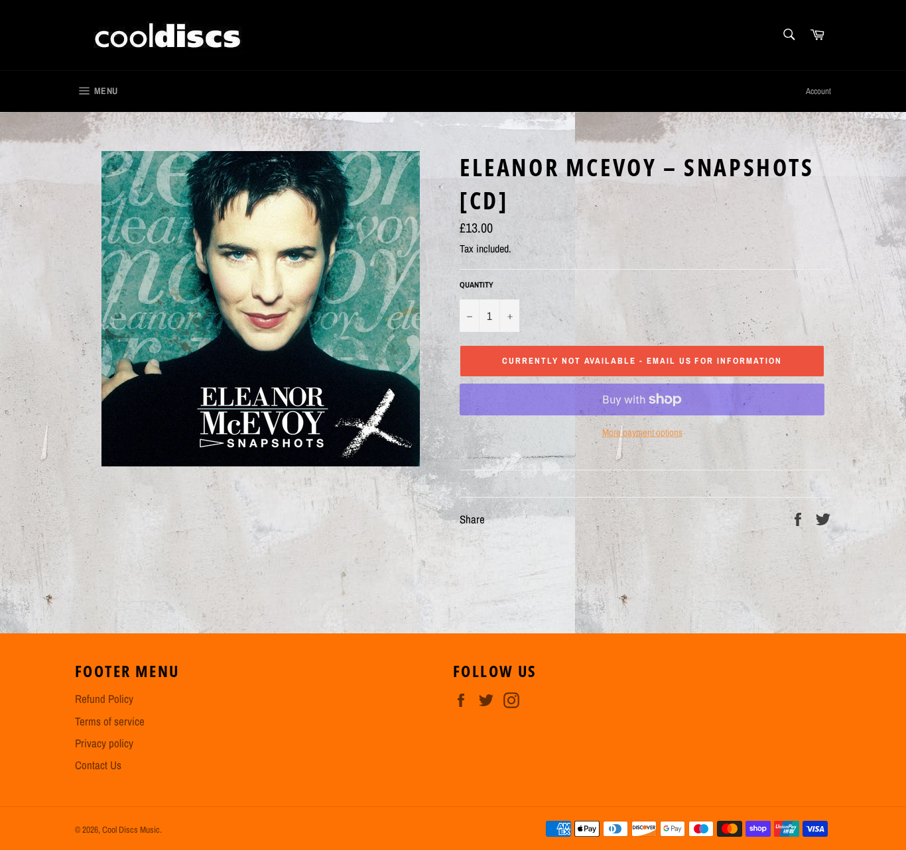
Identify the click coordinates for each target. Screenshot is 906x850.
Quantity (476, 285)
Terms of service (110, 721)
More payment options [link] (642, 432)
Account (818, 91)
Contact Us (98, 764)
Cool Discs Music (131, 829)
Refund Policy (104, 698)
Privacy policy (104, 743)
